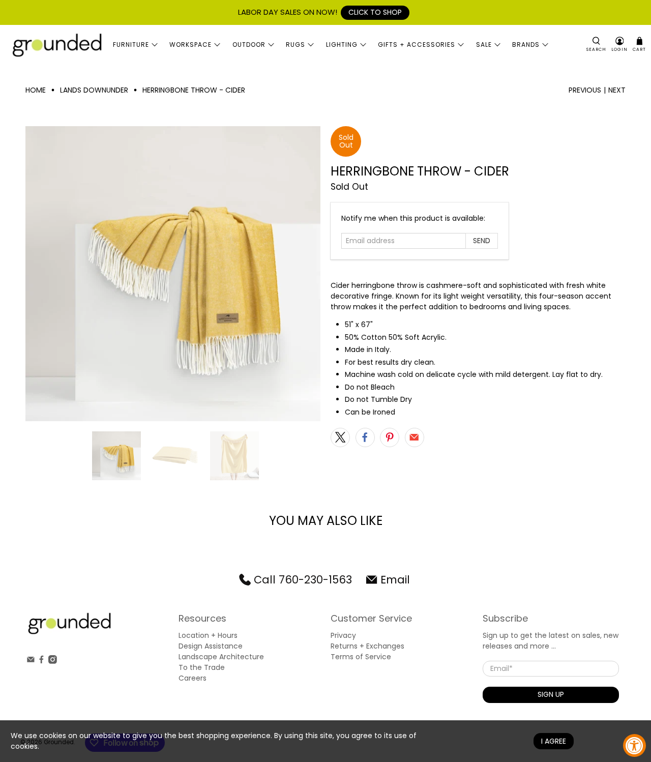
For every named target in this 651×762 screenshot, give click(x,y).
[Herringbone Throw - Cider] (172, 273)
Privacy (343, 635)
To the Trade (202, 667)
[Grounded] (56, 44)
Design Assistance (211, 646)
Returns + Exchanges (367, 646)
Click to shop (375, 12)
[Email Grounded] (30, 661)
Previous (585, 90)
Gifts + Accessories (416, 44)
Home (35, 90)
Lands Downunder (94, 90)
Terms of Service (361, 657)
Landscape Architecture (221, 657)
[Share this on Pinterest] (389, 437)
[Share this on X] (340, 437)
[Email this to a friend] (414, 437)
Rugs (295, 44)
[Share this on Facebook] (365, 437)
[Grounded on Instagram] (52, 661)
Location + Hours (208, 635)
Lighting (342, 44)
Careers (192, 678)
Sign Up (551, 694)
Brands (526, 44)
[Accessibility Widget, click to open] (634, 745)
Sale (484, 44)
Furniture (131, 44)
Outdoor (248, 44)
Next (617, 90)
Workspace (190, 44)
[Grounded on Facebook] (41, 661)
